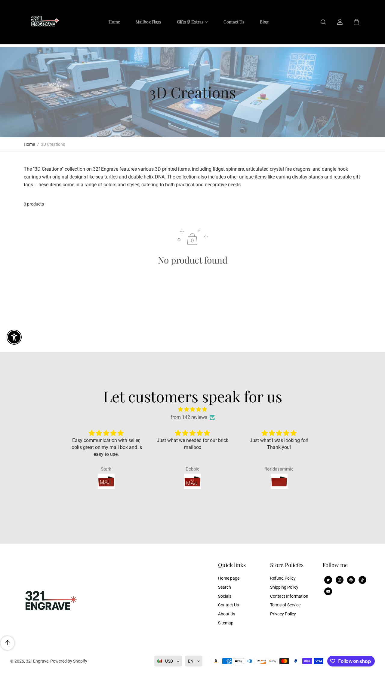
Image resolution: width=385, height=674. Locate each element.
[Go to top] (7, 643)
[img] (192, 409)
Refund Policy (283, 578)
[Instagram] (339, 580)
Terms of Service (285, 604)
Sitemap (225, 623)
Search (224, 587)
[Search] (323, 22)
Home (29, 144)
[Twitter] (328, 580)
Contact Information (289, 596)
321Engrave (37, 661)
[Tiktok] (362, 580)
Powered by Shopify (68, 661)
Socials (224, 596)
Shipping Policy (284, 587)
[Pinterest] (351, 580)
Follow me (335, 565)
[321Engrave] (43, 22)
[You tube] (328, 591)
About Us (226, 613)
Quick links (232, 565)
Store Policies (286, 565)
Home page (228, 578)
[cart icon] (356, 22)
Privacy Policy (283, 613)
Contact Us (228, 604)
